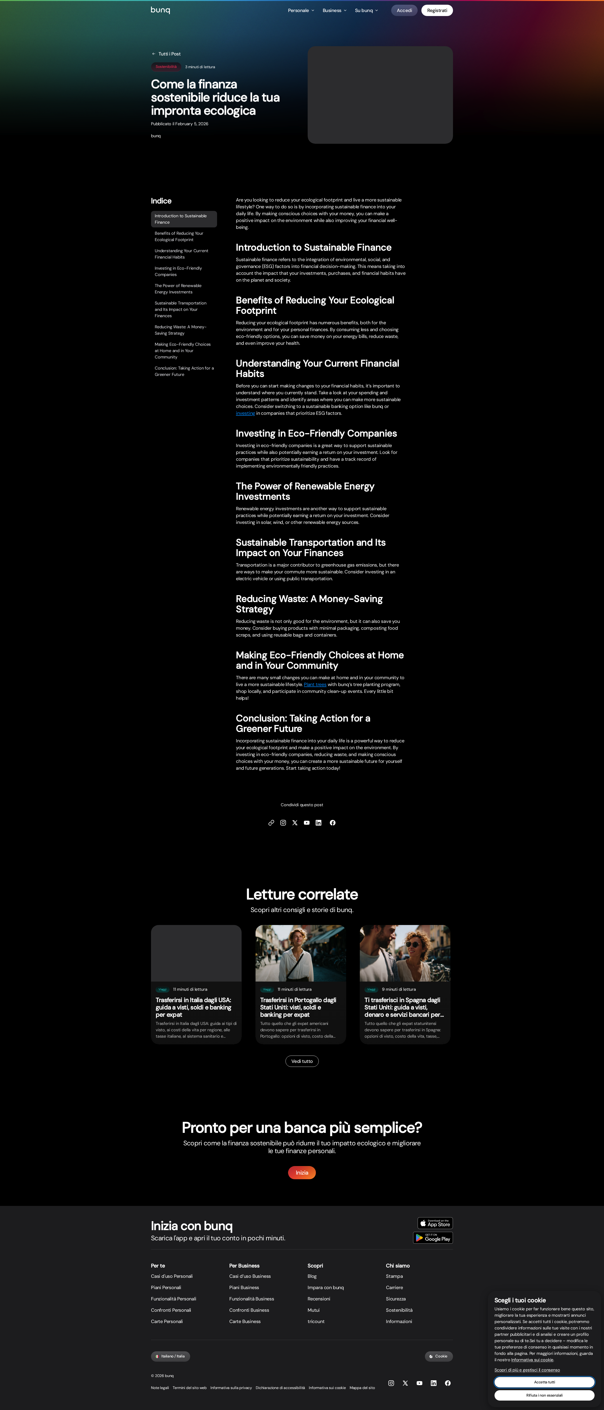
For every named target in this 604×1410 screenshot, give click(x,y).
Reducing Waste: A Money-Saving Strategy (181, 330)
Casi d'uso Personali (172, 1276)
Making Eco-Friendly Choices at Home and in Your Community (183, 350)
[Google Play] (433, 1238)
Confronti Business (249, 1310)
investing (245, 413)
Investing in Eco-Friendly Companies (178, 271)
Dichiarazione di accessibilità (280, 1387)
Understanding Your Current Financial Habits (181, 254)
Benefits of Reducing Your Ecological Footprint (179, 236)
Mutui (314, 1310)
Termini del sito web (190, 1387)
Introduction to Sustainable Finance (181, 219)
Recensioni (319, 1299)
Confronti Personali (171, 1310)
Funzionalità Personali (173, 1299)
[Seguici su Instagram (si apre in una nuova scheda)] (391, 1383)
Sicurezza (396, 1299)
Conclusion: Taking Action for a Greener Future (184, 371)
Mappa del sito (362, 1387)
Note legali (160, 1387)
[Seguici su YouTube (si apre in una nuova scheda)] (419, 1383)
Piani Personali (166, 1287)
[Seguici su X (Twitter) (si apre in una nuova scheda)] (295, 823)
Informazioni (399, 1321)
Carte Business (245, 1321)
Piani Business (244, 1287)
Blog (312, 1276)
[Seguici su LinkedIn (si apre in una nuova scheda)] (318, 823)
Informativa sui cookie (327, 1387)
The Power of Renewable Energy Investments (178, 289)
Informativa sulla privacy (231, 1387)
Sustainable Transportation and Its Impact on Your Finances (180, 309)
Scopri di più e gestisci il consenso (527, 1370)
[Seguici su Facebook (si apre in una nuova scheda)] (332, 823)
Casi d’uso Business (250, 1276)
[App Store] (435, 1223)
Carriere (394, 1287)
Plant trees (315, 684)
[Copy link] (271, 823)
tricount (316, 1321)
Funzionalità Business (251, 1299)
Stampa (394, 1276)
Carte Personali (167, 1321)
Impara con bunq (326, 1287)
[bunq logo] (160, 10)
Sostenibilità (399, 1310)
